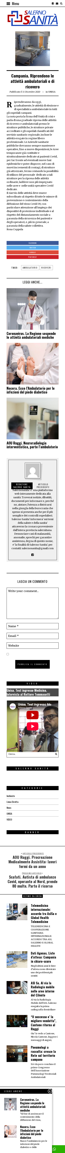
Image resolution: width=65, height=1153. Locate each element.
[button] (55, 753)
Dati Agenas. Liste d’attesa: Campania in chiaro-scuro (43, 957)
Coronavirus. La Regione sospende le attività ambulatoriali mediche (31, 335)
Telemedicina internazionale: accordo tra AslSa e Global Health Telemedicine (44, 913)
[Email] (57, 3)
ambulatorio (30, 267)
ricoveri (46, 267)
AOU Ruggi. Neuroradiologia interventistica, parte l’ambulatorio (32, 444)
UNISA (51, 91)
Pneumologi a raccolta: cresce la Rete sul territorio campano (43, 1053)
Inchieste (11, 796)
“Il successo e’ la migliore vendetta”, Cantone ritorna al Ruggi (43, 1022)
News (9, 807)
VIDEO (9, 819)
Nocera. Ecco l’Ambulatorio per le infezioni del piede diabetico (31, 390)
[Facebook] (53, 3)
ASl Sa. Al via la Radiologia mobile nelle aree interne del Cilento (42, 989)
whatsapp (54, 1149)
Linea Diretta (12, 802)
